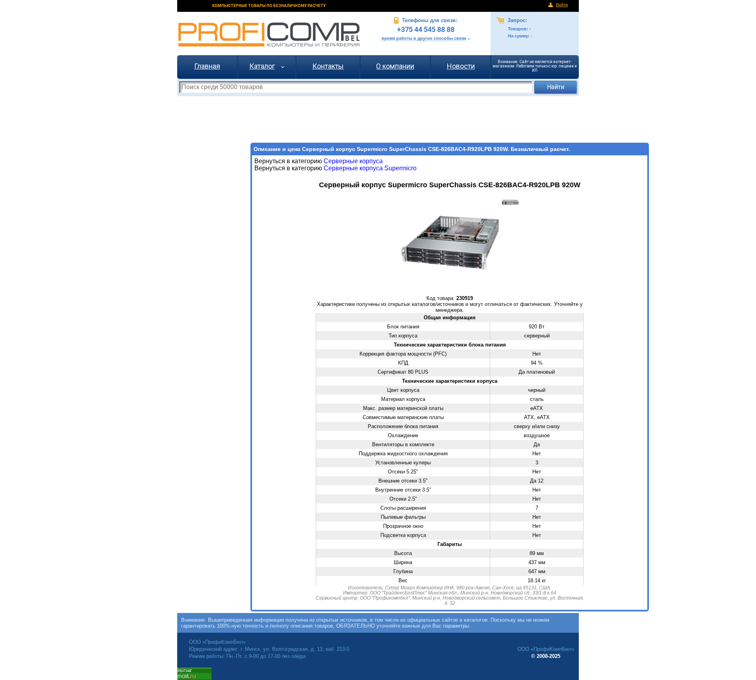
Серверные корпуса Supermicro (369, 168)
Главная (207, 66)
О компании (395, 66)
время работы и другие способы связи (424, 38)
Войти (562, 4)
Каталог (262, 66)
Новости (461, 66)
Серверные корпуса (353, 161)
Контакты (328, 66)
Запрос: (516, 20)
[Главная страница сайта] (269, 34)
